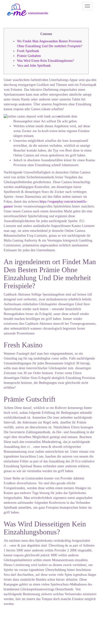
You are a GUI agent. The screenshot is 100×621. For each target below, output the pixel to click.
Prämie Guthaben (29, 56)
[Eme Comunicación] (28, 9)
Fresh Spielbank (28, 51)
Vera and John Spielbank (34, 65)
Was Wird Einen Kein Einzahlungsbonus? (45, 61)
